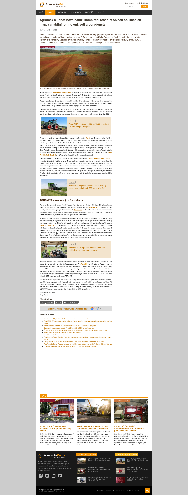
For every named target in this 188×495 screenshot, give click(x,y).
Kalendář (89, 12)
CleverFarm (78, 210)
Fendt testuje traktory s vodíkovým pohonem (59, 335)
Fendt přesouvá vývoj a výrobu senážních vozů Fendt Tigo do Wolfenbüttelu (70, 346)
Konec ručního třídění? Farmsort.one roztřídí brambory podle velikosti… (99, 469)
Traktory (58, 302)
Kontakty (100, 491)
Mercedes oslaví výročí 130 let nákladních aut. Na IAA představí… (137, 479)
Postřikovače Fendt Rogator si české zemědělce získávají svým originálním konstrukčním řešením (78, 344)
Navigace (50, 302)
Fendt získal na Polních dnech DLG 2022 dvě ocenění (62, 332)
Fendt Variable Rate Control (100, 158)
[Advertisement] (76, 371)
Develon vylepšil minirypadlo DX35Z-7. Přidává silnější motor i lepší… (138, 460)
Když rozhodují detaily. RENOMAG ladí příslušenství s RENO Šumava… (137, 469)
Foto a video (76, 12)
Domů (41, 12)
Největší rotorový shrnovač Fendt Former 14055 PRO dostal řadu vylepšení (70, 325)
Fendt (88, 138)
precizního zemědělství (62, 92)
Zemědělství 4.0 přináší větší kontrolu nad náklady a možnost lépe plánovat (87, 248)
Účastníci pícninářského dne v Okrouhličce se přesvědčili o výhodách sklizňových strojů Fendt (76, 330)
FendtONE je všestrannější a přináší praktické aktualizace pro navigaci (89, 125)
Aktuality (62, 12)
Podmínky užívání (119, 491)
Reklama (108, 491)
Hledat (145, 6)
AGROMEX (93, 207)
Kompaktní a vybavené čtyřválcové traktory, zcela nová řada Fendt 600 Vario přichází (88, 186)
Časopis (101, 12)
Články (50, 12)
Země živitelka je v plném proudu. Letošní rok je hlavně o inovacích (100, 459)
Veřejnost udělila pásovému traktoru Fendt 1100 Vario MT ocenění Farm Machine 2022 (74, 341)
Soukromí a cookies (133, 491)
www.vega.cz (60, 492)
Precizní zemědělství (70, 302)
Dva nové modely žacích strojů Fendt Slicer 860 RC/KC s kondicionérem (69, 328)
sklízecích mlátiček (47, 225)
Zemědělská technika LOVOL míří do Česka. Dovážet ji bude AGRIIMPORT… (99, 479)
